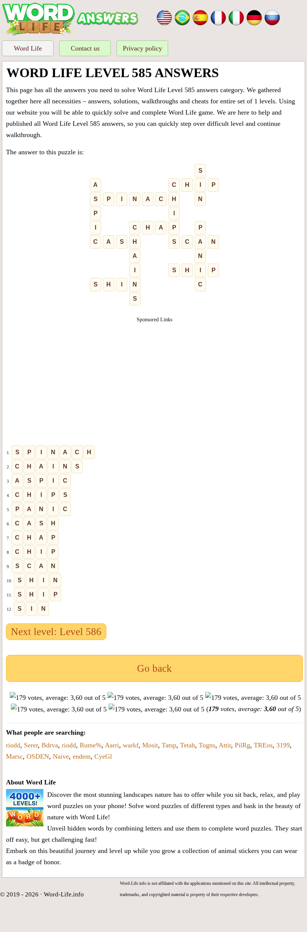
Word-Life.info (64, 894)
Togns (207, 745)
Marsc (14, 756)
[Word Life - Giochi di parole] (236, 17)
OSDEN (38, 756)
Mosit (150, 745)
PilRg (242, 745)
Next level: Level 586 (56, 631)
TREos (263, 745)
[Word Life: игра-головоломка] (272, 17)
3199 (283, 745)
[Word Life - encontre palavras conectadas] (182, 17)
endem (82, 756)
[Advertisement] (154, 376)
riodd (13, 745)
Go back (154, 668)
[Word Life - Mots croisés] (218, 17)
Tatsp (169, 745)
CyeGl (103, 756)
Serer (31, 745)
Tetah (187, 745)
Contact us (85, 48)
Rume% (90, 745)
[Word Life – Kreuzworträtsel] (254, 17)
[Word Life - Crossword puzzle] (164, 17)
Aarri (112, 745)
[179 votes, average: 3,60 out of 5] (58, 697)
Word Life (28, 48)
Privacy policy (142, 48)
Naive (61, 756)
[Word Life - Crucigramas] (200, 17)
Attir (225, 745)
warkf (131, 745)
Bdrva (50, 745)
